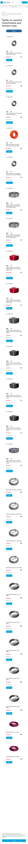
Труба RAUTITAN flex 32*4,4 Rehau (14, 567)
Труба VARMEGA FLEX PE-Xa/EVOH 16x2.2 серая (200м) (14, 82)
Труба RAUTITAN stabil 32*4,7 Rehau (13, 679)
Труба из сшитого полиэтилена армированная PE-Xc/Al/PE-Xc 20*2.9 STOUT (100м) (13, 236)
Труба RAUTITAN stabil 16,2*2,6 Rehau (13, 595)
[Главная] (6, 2)
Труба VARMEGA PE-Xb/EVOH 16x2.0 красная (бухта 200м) (12, 145)
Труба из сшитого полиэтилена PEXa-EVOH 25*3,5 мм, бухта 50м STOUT (13, 429)
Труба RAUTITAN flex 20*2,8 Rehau (14, 514)
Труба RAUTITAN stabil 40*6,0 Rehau (13, 707)
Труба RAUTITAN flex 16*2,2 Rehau (14, 489)
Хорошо (14, 840)
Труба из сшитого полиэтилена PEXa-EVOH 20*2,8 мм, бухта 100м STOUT (14, 397)
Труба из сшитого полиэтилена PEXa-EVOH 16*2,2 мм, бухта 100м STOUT (14, 331)
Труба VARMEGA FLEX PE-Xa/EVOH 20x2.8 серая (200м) (14, 114)
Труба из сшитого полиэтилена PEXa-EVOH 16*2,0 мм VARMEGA (13, 174)
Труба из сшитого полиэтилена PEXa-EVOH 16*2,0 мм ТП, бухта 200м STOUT (13, 269)
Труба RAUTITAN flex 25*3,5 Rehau (14, 541)
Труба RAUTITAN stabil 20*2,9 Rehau (13, 623)
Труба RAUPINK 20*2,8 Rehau (12, 756)
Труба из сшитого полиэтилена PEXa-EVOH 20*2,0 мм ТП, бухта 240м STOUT (13, 301)
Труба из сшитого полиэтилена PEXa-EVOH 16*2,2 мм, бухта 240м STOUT (14, 364)
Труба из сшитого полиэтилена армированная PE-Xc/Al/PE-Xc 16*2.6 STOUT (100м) (13, 206)
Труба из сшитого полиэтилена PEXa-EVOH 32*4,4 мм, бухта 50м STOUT (13, 462)
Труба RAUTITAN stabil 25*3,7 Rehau (13, 651)
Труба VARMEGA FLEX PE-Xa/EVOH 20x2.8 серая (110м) (14, 53)
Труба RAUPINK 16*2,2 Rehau (12, 732)
